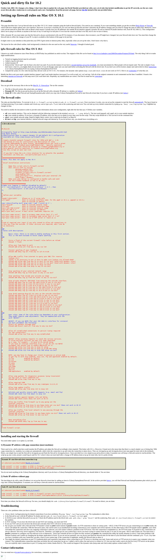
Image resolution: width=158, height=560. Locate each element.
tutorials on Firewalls (15, 76)
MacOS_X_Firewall (33, 463)
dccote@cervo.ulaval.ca (23, 552)
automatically (138, 102)
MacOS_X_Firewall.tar (41, 85)
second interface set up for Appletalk (83, 65)
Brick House (140, 25)
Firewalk (150, 25)
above (109, 480)
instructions (152, 67)
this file (84, 10)
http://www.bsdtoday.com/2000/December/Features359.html (113, 53)
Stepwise (74, 44)
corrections (98, 76)
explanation (133, 71)
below (40, 89)
